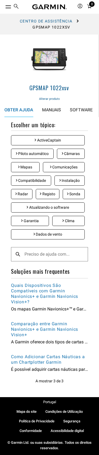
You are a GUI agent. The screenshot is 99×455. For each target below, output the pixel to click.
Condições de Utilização (64, 411)
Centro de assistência (46, 21)
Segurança (71, 421)
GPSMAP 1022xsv (49, 88)
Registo (48, 194)
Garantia (31, 221)
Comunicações (64, 167)
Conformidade (31, 431)
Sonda (74, 194)
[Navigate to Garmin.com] (49, 7)
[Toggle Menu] (3, 5)
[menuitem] (16, 7)
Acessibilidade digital (67, 431)
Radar (22, 194)
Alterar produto (49, 99)
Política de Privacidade (36, 421)
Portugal (49, 402)
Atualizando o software (48, 207)
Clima (69, 221)
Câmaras (71, 153)
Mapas (26, 167)
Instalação (70, 180)
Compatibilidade (31, 180)
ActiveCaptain (48, 140)
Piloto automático (33, 153)
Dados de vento (48, 234)
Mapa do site (26, 411)
